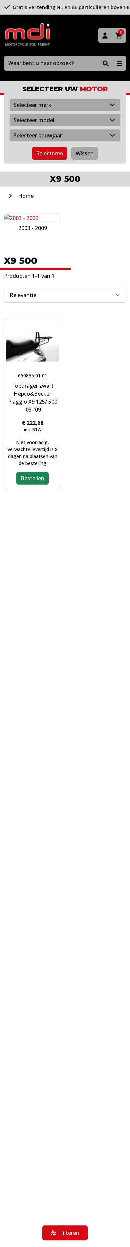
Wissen (85, 153)
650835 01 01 (32, 375)
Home (26, 195)
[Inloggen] (105, 35)
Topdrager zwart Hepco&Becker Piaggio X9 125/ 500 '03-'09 (32, 397)
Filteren (69, 1232)
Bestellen (32, 478)
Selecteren (49, 153)
